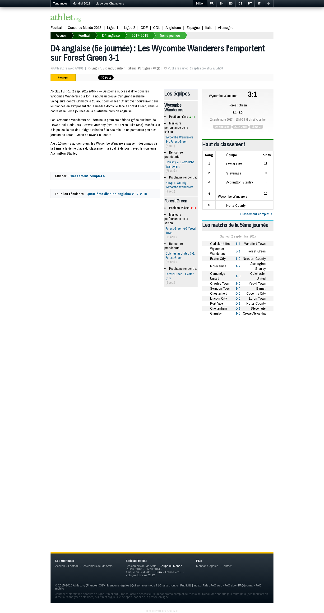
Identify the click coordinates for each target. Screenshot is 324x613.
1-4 (238, 288)
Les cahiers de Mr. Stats (97, 565)
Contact (226, 565)
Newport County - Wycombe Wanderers (179, 185)
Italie (209, 27)
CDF (144, 27)
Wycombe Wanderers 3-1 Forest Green (179, 139)
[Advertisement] (162, 356)
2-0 (238, 283)
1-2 (238, 266)
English (96, 68)
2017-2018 (140, 35)
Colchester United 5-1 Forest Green (180, 255)
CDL (156, 27)
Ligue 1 (112, 27)
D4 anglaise (111, 35)
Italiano (132, 68)
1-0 (238, 258)
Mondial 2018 (81, 3)
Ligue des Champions (110, 3)
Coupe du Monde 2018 (85, 27)
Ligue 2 (129, 27)
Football (56, 27)
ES (231, 3)
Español (108, 68)
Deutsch (120, 68)
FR (212, 3)
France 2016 (173, 572)
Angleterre (173, 27)
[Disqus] (162, 463)
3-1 (238, 251)
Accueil (61, 35)
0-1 (238, 303)
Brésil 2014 (152, 569)
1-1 (238, 243)
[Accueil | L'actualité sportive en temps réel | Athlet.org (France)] (66, 18)
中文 (156, 68)
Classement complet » (87, 176)
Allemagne (225, 27)
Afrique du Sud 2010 (139, 572)
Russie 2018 (134, 569)
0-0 (238, 293)
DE (240, 3)
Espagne (193, 27)
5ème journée (170, 35)
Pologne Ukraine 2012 (140, 575)
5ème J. (256, 126)
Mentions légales (207, 565)
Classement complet (254, 213)
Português (145, 68)
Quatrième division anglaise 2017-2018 (117, 193)
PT (250, 3)
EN (221, 3)
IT (259, 3)
